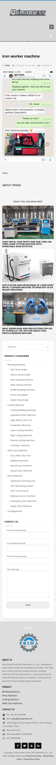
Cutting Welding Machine (23, 410)
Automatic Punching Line (22, 480)
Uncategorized (14, 511)
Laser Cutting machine (21, 430)
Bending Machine (16, 364)
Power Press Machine (21, 506)
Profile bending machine (22, 389)
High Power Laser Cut (21, 420)
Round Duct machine (21, 465)
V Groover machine (19, 445)
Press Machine (14, 475)
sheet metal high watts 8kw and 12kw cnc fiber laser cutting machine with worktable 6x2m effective (27, 244)
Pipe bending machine (21, 379)
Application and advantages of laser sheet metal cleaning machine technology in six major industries (28, 287)
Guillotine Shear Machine (23, 415)
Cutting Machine (15, 405)
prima (7, 65)
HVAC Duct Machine (17, 450)
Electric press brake (20, 374)
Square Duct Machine (21, 470)
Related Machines (19, 460)
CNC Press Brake (18, 369)
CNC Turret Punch (19, 490)
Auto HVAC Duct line (20, 455)
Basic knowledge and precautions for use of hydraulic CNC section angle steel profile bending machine (27, 331)
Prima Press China (33, 756)
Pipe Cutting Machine (21, 435)
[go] (48, 347)
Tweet (5, 173)
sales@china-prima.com (21, 718)
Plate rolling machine (21, 384)
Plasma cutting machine (22, 440)
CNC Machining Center (21, 485)
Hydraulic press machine (22, 495)
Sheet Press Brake (19, 399)
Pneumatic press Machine (23, 501)
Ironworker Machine (20, 425)
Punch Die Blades (19, 394)
